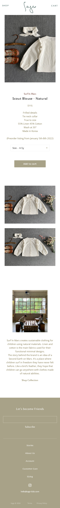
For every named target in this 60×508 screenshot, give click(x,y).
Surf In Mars (30, 93)
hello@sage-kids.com (30, 491)
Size (14, 147)
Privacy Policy (42, 503)
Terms (29, 503)
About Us (30, 453)
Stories (30, 445)
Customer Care (30, 469)
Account (30, 461)
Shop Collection (30, 380)
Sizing (30, 476)
